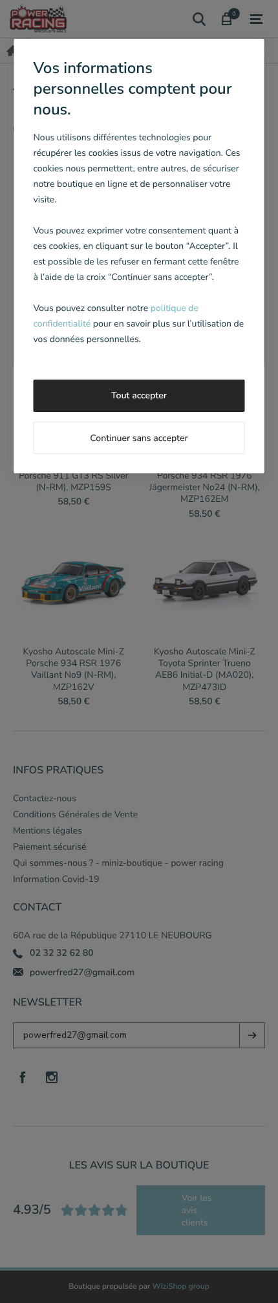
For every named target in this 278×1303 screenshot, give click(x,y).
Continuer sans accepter (138, 438)
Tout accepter (139, 395)
